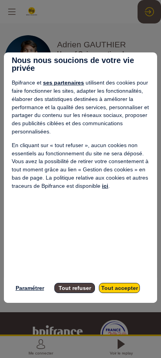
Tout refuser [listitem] (75, 288)
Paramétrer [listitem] (30, 288)
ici (105, 186)
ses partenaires (63, 82)
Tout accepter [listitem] (119, 288)
